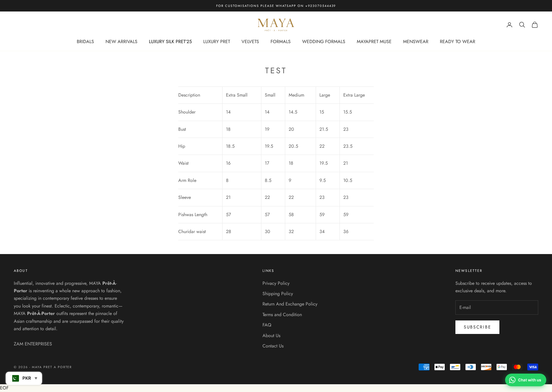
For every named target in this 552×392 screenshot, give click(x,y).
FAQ (266, 325)
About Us (271, 335)
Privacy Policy (276, 283)
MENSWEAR (415, 41)
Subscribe (477, 327)
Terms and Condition (282, 314)
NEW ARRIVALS (121, 41)
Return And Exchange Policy (289, 304)
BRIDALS (85, 41)
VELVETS (250, 41)
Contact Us (272, 346)
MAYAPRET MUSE (374, 41)
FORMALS (281, 41)
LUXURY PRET (216, 41)
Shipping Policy (277, 293)
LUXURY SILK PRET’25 (170, 41)
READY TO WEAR (457, 41)
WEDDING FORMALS (323, 41)
